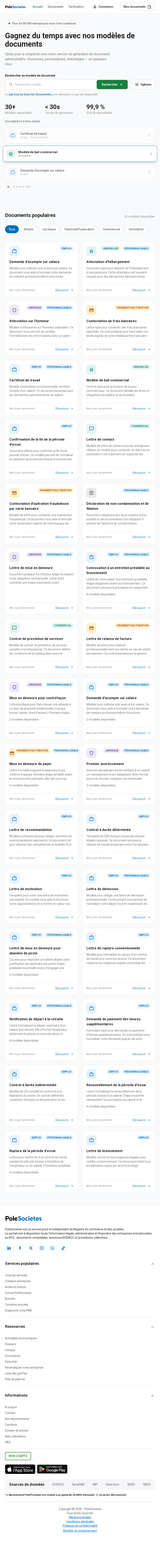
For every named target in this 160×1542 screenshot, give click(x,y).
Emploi (29, 229)
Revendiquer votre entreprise (24, 1367)
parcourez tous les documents (30, 94)
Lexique (10, 1350)
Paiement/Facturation (79, 229)
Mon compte (18, 1456)
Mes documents (135, 6)
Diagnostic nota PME (18, 1310)
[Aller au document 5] (26, 187)
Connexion (106, 6)
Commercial (111, 229)
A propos (11, 1407)
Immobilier (136, 229)
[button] (80, 1264)
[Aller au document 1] (14, 187)
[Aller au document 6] (30, 187)
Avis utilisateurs (15, 1436)
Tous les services (16, 1275)
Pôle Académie (15, 1379)
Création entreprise (17, 1281)
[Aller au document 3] (20, 187)
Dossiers (10, 1344)
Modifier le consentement (80, 1530)
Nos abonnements (17, 1418)
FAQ (7, 1442)
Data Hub (11, 1361)
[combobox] (70, 84)
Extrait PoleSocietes (18, 1293)
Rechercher (110, 84)
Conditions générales (80, 1521)
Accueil (37, 6)
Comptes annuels (16, 1304)
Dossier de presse (16, 1430)
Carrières (11, 1424)
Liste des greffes (16, 1373)
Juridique (49, 229)
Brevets (10, 1298)
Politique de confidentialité (80, 1525)
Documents (55, 6)
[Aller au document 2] (17, 187)
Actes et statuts (15, 1287)
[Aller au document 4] (23, 187)
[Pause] (8, 186)
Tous (12, 229)
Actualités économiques (21, 1338)
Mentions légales (80, 1517)
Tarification (76, 6)
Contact (10, 1413)
